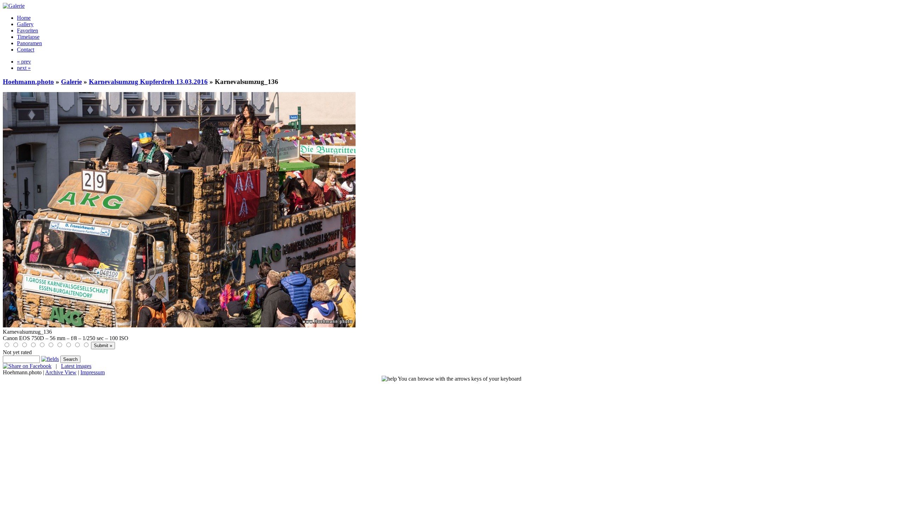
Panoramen (29, 43)
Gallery (25, 24)
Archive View (61, 372)
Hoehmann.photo (28, 81)
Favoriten (27, 31)
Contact (25, 50)
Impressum (92, 372)
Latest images (76, 366)
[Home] (14, 6)
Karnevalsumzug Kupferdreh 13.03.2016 (148, 81)
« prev (24, 62)
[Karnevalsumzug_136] (179, 325)
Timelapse (28, 37)
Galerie (71, 81)
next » (24, 68)
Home (24, 18)
